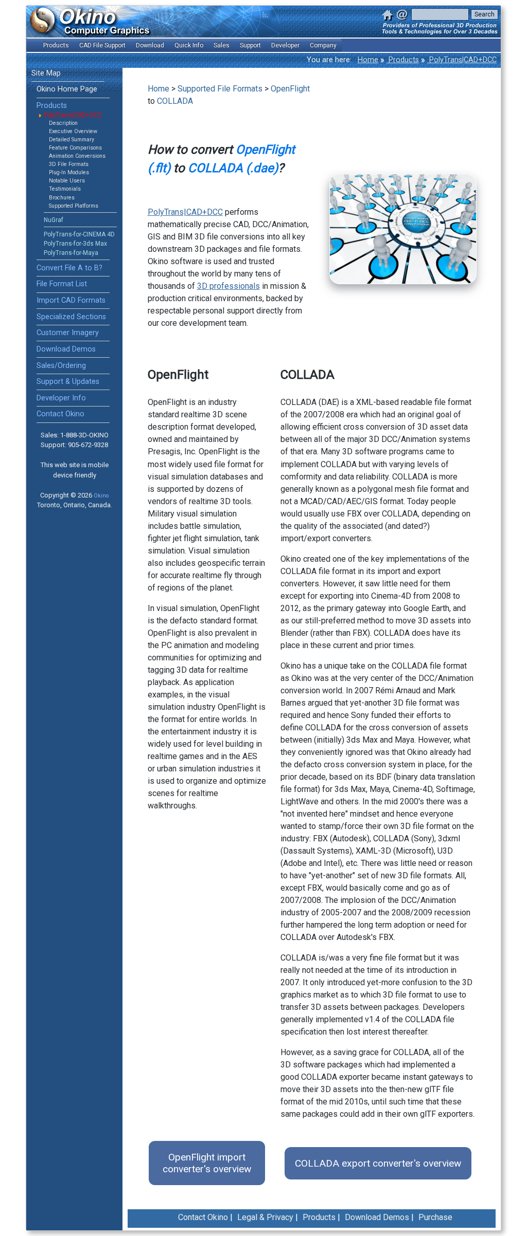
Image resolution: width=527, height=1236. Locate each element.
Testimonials (65, 189)
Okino (101, 495)
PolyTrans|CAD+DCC (462, 60)
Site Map (46, 73)
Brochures (62, 197)
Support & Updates (68, 381)
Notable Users (67, 180)
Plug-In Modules (69, 172)
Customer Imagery (68, 332)
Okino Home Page (67, 89)
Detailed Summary (71, 139)
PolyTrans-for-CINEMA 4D (79, 234)
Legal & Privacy (265, 1217)
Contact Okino (60, 414)
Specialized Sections (71, 316)
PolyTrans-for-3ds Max (75, 243)
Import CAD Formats (71, 300)
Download (150, 45)
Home (368, 60)
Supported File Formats (220, 89)
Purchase (435, 1217)
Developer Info (61, 398)
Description (63, 123)
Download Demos (66, 349)
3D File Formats (69, 164)
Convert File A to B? (69, 268)
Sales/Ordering (61, 365)
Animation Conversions (77, 156)
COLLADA (175, 101)
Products (403, 60)
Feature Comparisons (75, 147)
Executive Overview (73, 131)
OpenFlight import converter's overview (207, 1163)
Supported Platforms (73, 205)
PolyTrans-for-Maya (71, 252)
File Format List (62, 284)
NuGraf (53, 220)
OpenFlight (290, 89)
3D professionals (228, 286)
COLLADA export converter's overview (378, 1163)
